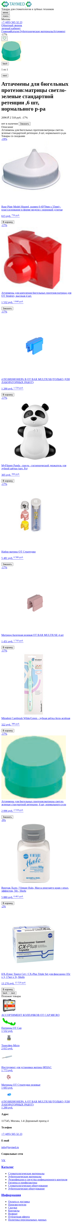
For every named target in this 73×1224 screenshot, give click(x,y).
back (5, 63)
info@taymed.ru (10, 1147)
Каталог (7, 1167)
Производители (17, 1204)
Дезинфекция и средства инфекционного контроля (37, 1179)
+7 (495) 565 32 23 (11, 22)
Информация (11, 1195)
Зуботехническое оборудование (26, 1188)
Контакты (14, 1210)
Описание (7, 127)
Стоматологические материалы (26, 1173)
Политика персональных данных (27, 1219)
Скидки (12, 1207)
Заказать (24, 124)
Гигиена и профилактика (22, 1182)
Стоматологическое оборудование (28, 1185)
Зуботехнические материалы (24, 1176)
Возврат (12, 1213)
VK (3, 1160)
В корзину (8, 222)
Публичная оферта (19, 1216)
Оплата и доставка (19, 1201)
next (5, 75)
